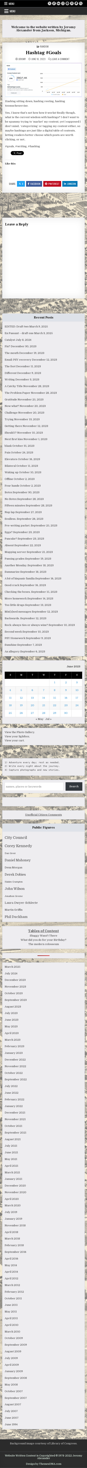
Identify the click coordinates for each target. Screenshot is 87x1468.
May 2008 (11, 1384)
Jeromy (22, 59)
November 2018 (15, 1225)
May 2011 (11, 1311)
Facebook (35, 183)
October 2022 (14, 1072)
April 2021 (11, 1165)
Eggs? (9, 532)
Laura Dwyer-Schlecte (21, 903)
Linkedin (71, 183)
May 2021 (11, 1159)
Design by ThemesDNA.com (43, 1464)
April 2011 (11, 1318)
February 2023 (14, 1046)
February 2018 (14, 1245)
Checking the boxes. (18, 591)
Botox (8, 492)
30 (66, 712)
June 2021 (11, 1152)
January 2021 (13, 1178)
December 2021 (15, 1112)
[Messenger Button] (67, 3)
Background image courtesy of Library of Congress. (43, 1443)
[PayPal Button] (76, 3)
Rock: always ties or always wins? (26, 625)
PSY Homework (15, 638)
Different (11, 373)
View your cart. (14, 740)
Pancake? (11, 538)
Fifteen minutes (15, 505)
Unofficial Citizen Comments (43, 814)
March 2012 (12, 1285)
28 (43, 712)
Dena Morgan (13, 867)
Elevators (11, 459)
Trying (9, 419)
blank (8, 445)
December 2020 (15, 1185)
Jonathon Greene (14, 896)
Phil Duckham (16, 917)
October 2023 (14, 993)
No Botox (11, 499)
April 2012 (11, 1278)
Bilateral (10, 465)
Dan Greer (10, 853)
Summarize (12, 571)
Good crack (12, 585)
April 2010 (11, 1324)
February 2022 (14, 1099)
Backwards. (12, 618)
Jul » (48, 719)
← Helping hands (43, 209)
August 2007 (13, 1404)
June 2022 (11, 1092)
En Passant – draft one (19, 333)
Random (44, 46)
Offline (9, 479)
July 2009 (11, 1358)
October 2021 (13, 1125)
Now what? (12, 405)
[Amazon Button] (72, 3)
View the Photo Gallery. (20, 732)
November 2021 (15, 1119)
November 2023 (15, 986)
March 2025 (12, 966)
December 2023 (15, 979)
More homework (16, 598)
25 (10, 712)
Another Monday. (16, 565)
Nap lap (10, 512)
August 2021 (13, 1139)
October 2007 (14, 1391)
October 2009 (14, 1338)
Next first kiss (14, 439)
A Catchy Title (14, 386)
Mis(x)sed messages (18, 611)
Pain (7, 452)
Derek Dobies (15, 874)
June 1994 (11, 1424)
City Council (16, 837)
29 (54, 712)
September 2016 (15, 1251)
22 (54, 705)
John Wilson (15, 889)
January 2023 (14, 1052)
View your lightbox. (17, 736)
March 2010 (12, 1331)
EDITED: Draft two (17, 326)
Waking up (11, 472)
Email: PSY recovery (18, 359)
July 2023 (11, 1013)
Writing (10, 379)
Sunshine (11, 644)
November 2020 (15, 1192)
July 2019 (11, 1212)
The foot (10, 366)
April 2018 (11, 1232)
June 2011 (11, 1304)
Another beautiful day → (43, 202)
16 (66, 697)
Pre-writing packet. (17, 525)
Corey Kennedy (18, 846)
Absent (9, 545)
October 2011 (13, 1298)
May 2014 (11, 1265)
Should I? (11, 432)
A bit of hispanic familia (20, 578)
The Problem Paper (17, 392)
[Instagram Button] (63, 3)
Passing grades (14, 558)
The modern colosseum (43, 944)
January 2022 (14, 1106)
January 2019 (13, 1218)
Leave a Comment (61, 59)
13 (32, 697)
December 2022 (15, 1059)
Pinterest (53, 183)
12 (21, 697)
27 (32, 712)
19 (21, 705)
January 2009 (14, 1371)
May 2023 (11, 1026)
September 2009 (16, 1344)
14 (43, 697)
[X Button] (49, 3)
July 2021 (11, 1145)
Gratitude (11, 399)
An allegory (12, 651)
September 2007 (16, 1397)
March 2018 (12, 1238)
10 (77, 690)
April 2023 (12, 1033)
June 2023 (11, 1019)
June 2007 (12, 1417)
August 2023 (13, 1006)
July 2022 (11, 1086)
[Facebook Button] (54, 3)
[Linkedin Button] (58, 3)
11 (10, 697)
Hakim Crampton (14, 882)
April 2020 (12, 1198)
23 (66, 705)
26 (21, 712)
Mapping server (15, 552)
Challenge (11, 412)
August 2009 (13, 1351)
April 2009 (12, 1364)
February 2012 (14, 1291)
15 (54, 697)
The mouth (12, 353)
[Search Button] (81, 3)
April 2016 (11, 1258)
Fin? (7, 346)
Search (74, 786)
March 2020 (13, 1205)
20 (32, 705)
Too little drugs (14, 604)
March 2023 (12, 1039)
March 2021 (12, 1172)
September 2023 (16, 999)
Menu (11, 4)
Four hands (12, 485)
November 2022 (15, 1066)
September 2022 (16, 1079)
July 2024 (11, 973)
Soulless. (10, 518)
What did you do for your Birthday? (43, 939)
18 (10, 705)
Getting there (13, 426)
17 (76, 697)
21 (43, 705)
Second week (13, 631)
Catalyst (10, 339)
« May (40, 719)
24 (77, 705)
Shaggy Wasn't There (43, 935)
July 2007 (11, 1411)
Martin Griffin (13, 909)
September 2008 (16, 1377)
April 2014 (11, 1271)
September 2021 (15, 1132)
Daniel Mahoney (18, 860)
